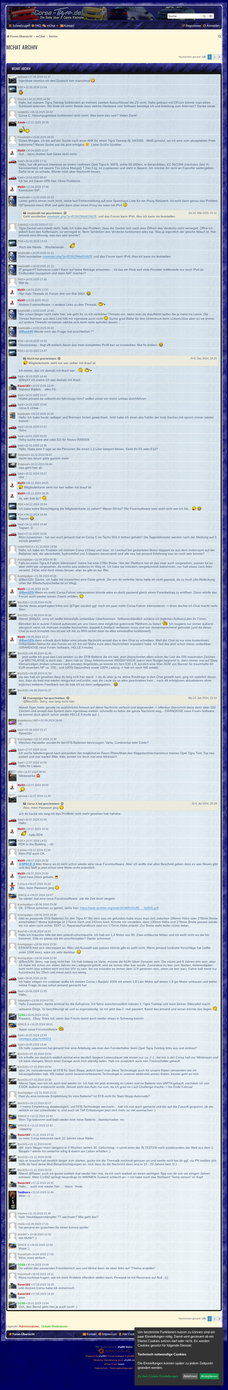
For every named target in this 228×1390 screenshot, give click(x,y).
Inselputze (24, 414)
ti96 (20, 772)
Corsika (22, 850)
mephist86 (24, 197)
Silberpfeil (24, 1000)
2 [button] (214, 57)
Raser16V (24, 385)
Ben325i (23, 602)
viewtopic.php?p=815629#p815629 (71, 216)
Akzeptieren (209, 1376)
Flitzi (20, 279)
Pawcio (22, 99)
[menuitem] (36, 26)
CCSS (21, 1015)
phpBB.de (129, 1360)
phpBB (102, 1356)
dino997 (23, 1234)
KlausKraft (24, 1254)
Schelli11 (23, 224)
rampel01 (23, 112)
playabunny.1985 (28, 720)
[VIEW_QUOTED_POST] (65, 213)
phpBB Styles (125, 1347)
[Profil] (12, 79)
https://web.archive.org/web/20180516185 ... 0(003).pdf (119, 908)
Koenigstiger (25, 559)
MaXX (21, 150)
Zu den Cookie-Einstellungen (158, 1376)
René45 (22, 931)
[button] (219, 57)
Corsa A (32, 803)
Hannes (22, 1213)
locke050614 (25, 546)
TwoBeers (24, 1192)
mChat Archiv (21, 68)
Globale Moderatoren (54, 1326)
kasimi (121, 1364)
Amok (21, 122)
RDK (20, 87)
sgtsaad (22, 76)
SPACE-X (23, 895)
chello (21, 1224)
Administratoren (29, 1326)
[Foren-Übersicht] (114, 13)
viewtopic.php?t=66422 (35, 1038)
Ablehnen (190, 1376)
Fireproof (23, 455)
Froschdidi (24, 137)
